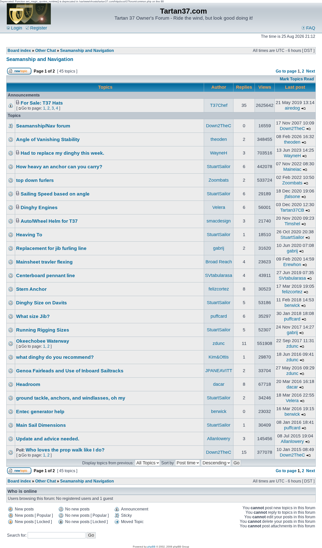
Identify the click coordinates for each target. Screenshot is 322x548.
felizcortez (219, 289)
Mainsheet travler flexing (44, 262)
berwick (292, 305)
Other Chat (45, 50)
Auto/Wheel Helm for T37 (49, 221)
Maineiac (292, 169)
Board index (19, 50)
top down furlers (35, 180)
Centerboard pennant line (45, 275)
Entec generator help (40, 411)
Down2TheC (218, 125)
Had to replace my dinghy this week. (62, 153)
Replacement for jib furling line (51, 248)
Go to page (286, 71)
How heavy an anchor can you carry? (59, 166)
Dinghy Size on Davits (41, 302)
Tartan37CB (292, 210)
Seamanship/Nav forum (43, 125)
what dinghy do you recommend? (55, 357)
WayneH (218, 152)
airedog (292, 108)
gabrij (218, 248)
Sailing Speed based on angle (55, 194)
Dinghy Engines (39, 207)
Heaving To (29, 234)
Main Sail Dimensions (41, 425)
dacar (218, 384)
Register (38, 27)
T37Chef (218, 105)
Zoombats (219, 180)
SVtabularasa (218, 275)
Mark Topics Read (297, 79)
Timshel (292, 223)
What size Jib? (33, 316)
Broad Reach (219, 261)
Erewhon (292, 264)
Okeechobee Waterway (42, 341)
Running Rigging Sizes (42, 330)
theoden (219, 139)
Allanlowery (218, 438)
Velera (218, 207)
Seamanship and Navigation (87, 50)
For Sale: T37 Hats (42, 103)
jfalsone (292, 196)
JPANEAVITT (218, 370)
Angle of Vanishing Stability (48, 139)
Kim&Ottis (219, 357)
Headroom (28, 384)
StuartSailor (218, 166)
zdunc (219, 343)
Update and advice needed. (47, 438)
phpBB (151, 546)
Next (310, 71)
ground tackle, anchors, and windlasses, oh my (70, 398)
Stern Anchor (31, 289)
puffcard (219, 316)
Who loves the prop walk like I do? (65, 450)
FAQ (310, 27)
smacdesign (219, 220)
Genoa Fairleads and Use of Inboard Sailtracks (70, 370)
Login (16, 27)
